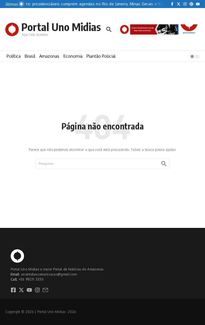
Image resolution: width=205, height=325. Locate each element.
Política (14, 56)
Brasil (30, 56)
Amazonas (49, 56)
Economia (72, 56)
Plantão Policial (101, 56)
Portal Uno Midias (61, 26)
